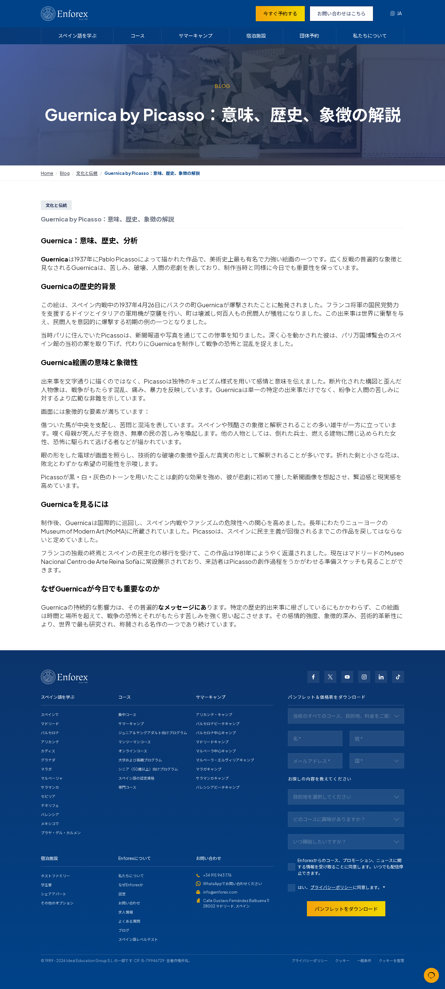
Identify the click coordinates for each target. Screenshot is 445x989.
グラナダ (48, 760)
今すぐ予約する (280, 13)
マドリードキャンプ (212, 742)
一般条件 (364, 960)
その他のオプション (57, 903)
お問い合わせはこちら (341, 13)
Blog (65, 173)
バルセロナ (50, 733)
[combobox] (396, 13)
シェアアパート (53, 894)
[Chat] (431, 975)
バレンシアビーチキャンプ (217, 787)
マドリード (50, 723)
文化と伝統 (86, 173)
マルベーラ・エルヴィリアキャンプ (225, 760)
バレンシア (50, 814)
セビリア (48, 796)
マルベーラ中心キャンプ (216, 751)
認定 (122, 894)
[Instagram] (364, 677)
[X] (330, 677)
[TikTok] (398, 677)
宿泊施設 (256, 35)
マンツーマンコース (134, 742)
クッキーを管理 (391, 960)
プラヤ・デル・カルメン (61, 833)
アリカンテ (50, 742)
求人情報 (125, 912)
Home (47, 173)
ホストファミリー (55, 876)
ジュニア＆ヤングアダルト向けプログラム (152, 733)
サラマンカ (50, 787)
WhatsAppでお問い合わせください (232, 883)
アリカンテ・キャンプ (214, 714)
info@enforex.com (220, 892)
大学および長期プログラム (140, 760)
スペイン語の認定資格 (136, 778)
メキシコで (50, 823)
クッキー (342, 960)
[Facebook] (313, 677)
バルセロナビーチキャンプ (217, 723)
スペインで (50, 714)
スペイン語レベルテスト (138, 939)
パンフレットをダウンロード (346, 909)
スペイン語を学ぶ (77, 35)
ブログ (123, 930)
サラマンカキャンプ (212, 778)
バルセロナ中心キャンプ (216, 733)
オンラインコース (132, 751)
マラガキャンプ (208, 769)
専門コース (127, 787)
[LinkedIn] (381, 677)
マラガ (46, 769)
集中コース (127, 714)
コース (137, 35)
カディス (48, 751)
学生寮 (46, 885)
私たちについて (370, 35)
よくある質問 (129, 921)
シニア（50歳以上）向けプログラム (148, 769)
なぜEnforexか (130, 885)
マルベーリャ (52, 778)
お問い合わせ (129, 903)
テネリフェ (50, 805)
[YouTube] (347, 677)
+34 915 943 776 (217, 875)
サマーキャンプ (196, 35)
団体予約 (309, 35)
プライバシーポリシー (331, 887)
